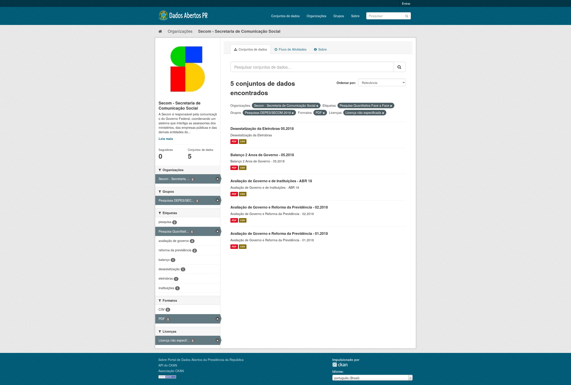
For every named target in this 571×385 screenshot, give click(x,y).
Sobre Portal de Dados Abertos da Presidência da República (201, 359)
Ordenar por (346, 82)
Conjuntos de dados (285, 16)
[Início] (160, 31)
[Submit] (407, 15)
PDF (234, 141)
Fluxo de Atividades (292, 49)
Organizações (316, 16)
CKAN (340, 364)
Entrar (406, 3)
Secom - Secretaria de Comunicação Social (239, 31)
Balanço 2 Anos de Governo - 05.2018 (262, 154)
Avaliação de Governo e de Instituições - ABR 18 (271, 180)
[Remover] (317, 105)
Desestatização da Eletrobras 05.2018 (262, 128)
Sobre (355, 16)
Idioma (337, 371)
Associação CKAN (171, 371)
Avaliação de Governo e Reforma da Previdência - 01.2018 (279, 233)
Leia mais (166, 138)
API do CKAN (167, 365)
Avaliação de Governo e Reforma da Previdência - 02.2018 (279, 207)
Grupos (338, 16)
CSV (242, 141)
